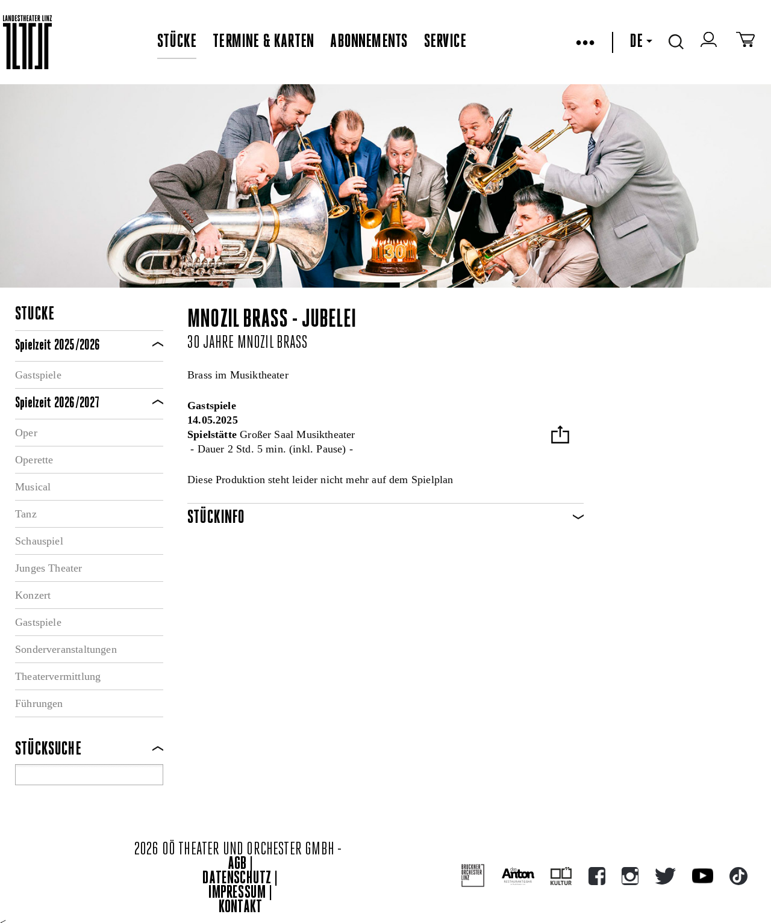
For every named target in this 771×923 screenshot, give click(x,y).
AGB (237, 864)
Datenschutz (236, 878)
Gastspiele (38, 375)
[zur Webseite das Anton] (518, 876)
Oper (26, 433)
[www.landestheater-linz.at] (27, 42)
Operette (34, 460)
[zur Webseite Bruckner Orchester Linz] (473, 875)
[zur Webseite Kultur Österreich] (561, 876)
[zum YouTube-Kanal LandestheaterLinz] (702, 875)
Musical (33, 487)
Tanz (26, 514)
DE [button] (636, 42)
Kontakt (240, 907)
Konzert (33, 595)
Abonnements (368, 42)
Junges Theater (49, 568)
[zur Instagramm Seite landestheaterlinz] (630, 876)
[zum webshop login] (710, 42)
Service (445, 42)
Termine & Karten (263, 42)
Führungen (39, 703)
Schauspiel (39, 541)
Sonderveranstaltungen (66, 649)
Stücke (176, 42)
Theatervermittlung (58, 676)
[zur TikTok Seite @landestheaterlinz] (738, 876)
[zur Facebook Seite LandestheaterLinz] (596, 876)
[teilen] (560, 436)
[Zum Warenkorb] (745, 42)
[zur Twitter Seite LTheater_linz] (665, 876)
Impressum (237, 893)
